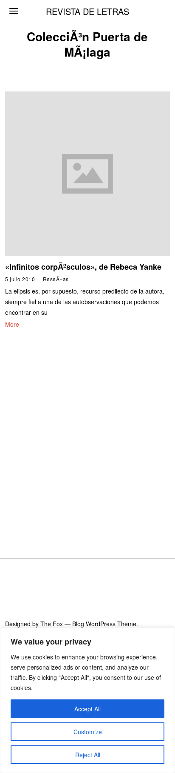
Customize (87, 731)
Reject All (87, 754)
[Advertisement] (87, 433)
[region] (87, 700)
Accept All (87, 709)
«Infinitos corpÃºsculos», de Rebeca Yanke (83, 266)
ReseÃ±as (56, 278)
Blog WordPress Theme (104, 623)
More (12, 324)
